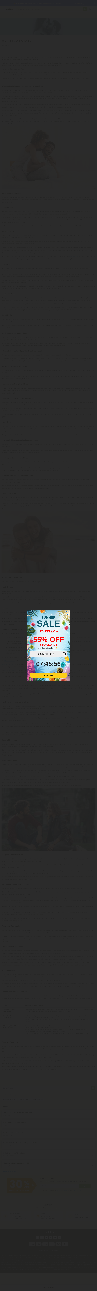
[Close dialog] (67, 613)
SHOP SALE (48, 675)
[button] (48, 654)
